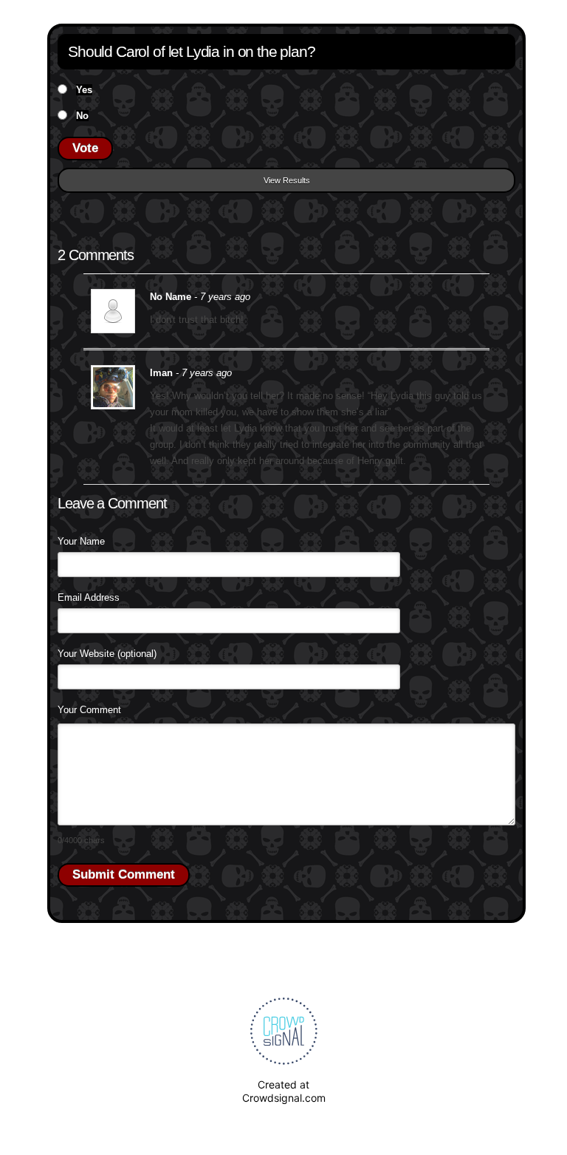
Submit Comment (123, 875)
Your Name (81, 541)
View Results (287, 180)
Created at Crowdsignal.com (284, 1091)
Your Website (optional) (107, 653)
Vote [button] (85, 148)
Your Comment (89, 709)
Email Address (89, 597)
